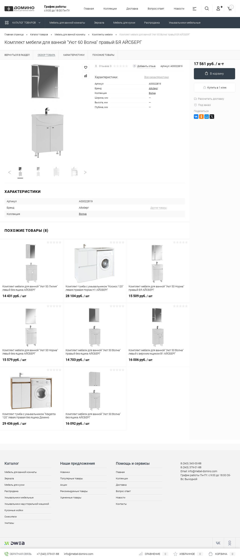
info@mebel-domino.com (78, 553)
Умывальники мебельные (19, 497)
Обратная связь (20, 553)
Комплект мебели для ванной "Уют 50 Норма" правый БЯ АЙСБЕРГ (156, 288)
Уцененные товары (70, 497)
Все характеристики (156, 77)
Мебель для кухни (14, 484)
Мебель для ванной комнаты (20, 472)
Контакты (121, 504)
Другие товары (158, 207)
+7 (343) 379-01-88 (48, 553)
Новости (179, 8)
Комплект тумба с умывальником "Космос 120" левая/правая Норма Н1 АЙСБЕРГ (94, 288)
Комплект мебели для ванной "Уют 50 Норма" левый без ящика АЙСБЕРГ (30, 352)
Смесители (10, 516)
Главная (89, 8)
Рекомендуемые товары (74, 491)
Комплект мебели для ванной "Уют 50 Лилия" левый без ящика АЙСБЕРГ (30, 288)
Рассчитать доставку (211, 98)
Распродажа (11, 491)
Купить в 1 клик (216, 87)
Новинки (65, 472)
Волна (152, 93)
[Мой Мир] (206, 116)
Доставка (132, 8)
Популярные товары (71, 478)
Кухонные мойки (13, 510)
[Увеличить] (47, 111)
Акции (63, 484)
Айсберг (153, 88)
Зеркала (9, 478)
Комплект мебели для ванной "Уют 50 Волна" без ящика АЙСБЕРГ (93, 416)
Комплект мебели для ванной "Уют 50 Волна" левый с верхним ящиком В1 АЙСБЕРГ (156, 352)
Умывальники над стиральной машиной (26, 504)
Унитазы (9, 523)
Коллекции (110, 8)
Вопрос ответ (156, 8)
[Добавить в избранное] (85, 67)
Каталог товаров (24, 22)
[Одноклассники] (201, 116)
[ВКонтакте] (196, 116)
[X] (212, 116)
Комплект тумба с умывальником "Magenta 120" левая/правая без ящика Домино (29, 416)
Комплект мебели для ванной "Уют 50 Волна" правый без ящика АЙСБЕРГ (93, 352)
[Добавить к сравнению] (85, 75)
